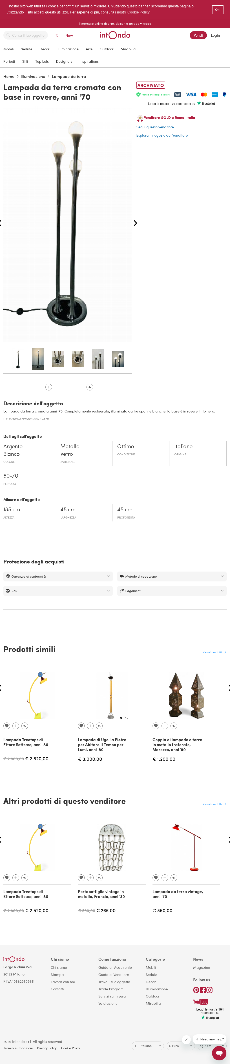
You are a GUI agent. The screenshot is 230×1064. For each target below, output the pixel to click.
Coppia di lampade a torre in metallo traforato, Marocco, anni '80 (177, 744)
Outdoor (106, 49)
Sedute (26, 49)
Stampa (57, 974)
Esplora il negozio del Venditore (162, 135)
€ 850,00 (162, 910)
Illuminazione (68, 49)
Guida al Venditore (113, 974)
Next (135, 223)
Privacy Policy (47, 1048)
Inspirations (89, 61)
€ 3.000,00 (90, 759)
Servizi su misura (112, 996)
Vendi (198, 35)
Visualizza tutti (212, 652)
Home (8, 76)
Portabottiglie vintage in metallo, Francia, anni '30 (101, 894)
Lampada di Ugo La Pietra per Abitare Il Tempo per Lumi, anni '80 (102, 744)
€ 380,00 (86, 910)
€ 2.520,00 (37, 758)
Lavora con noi (63, 981)
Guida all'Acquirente (115, 967)
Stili (25, 61)
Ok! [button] (218, 9)
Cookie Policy (70, 1048)
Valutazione (107, 1003)
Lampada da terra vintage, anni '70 (178, 894)
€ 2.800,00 (13, 758)
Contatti (57, 988)
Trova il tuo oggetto (114, 981)
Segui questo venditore (155, 126)
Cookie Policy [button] (138, 12)
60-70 (10, 476)
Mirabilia (128, 49)
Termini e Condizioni (18, 1048)
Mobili (8, 49)
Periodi (9, 61)
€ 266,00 (106, 910)
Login (215, 35)
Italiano (183, 447)
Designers (64, 61)
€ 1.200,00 (164, 759)
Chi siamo (59, 967)
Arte (89, 49)
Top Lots (42, 61)
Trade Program (111, 988)
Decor (44, 49)
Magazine (201, 967)
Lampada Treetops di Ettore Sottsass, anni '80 (25, 742)
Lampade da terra (69, 76)
